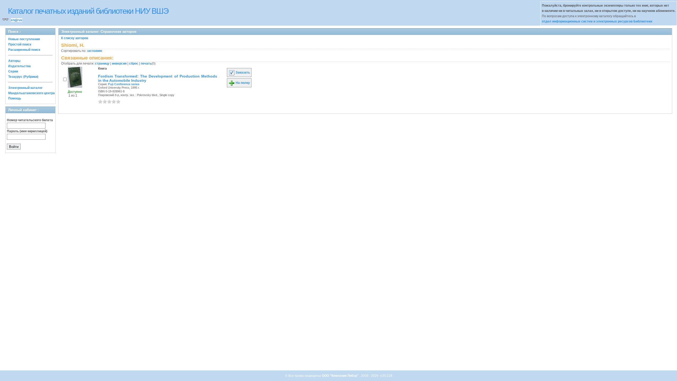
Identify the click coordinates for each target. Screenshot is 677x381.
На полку (242, 83)
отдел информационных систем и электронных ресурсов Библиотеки (597, 21)
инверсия (119, 63)
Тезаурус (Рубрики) (23, 77)
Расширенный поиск (24, 50)
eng (13, 20)
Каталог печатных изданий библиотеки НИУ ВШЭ (88, 11)
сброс (133, 63)
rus (19, 20)
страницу (102, 63)
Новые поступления (24, 39)
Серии (13, 71)
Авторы (14, 61)
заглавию (94, 51)
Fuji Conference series (123, 84)
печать (146, 63)
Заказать (242, 72)
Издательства (19, 66)
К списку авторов (74, 38)
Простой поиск (19, 44)
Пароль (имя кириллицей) (27, 131)
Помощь (14, 98)
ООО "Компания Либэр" (340, 376)
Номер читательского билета (30, 120)
